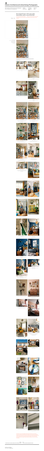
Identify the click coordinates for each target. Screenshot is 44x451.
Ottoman (24, 435)
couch (33, 433)
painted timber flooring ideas (31, 435)
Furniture (17, 17)
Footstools (31, 434)
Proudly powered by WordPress (8, 447)
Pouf (38, 435)
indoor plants (34, 434)
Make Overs (34, 17)
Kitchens (26, 17)
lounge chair (37, 434)
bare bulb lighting (24, 433)
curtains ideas (18, 434)
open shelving (21, 435)
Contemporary (30, 16)
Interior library (24, 17)
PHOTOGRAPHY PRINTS (30, 9)
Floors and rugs (36, 16)
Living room (31, 17)
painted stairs (26, 435)
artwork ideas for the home (19, 433)
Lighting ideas (28, 17)
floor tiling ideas (27, 434)
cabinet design (27, 433)
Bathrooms (28, 16)
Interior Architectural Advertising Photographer (21, 16)
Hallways (19, 17)
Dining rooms (34, 16)
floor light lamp (24, 434)
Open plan (36, 17)
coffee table (30, 433)
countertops (35, 433)
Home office (21, 17)
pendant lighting (35, 435)
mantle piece (18, 435)
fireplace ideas (21, 434)
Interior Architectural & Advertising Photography (21, 5)
